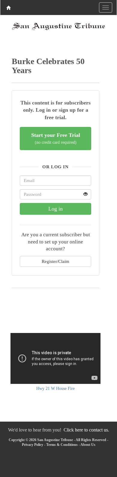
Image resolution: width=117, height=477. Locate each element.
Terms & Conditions (62, 445)
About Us (87, 445)
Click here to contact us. (86, 429)
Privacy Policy (32, 445)
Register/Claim (55, 261)
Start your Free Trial (55, 138)
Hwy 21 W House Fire (55, 388)
